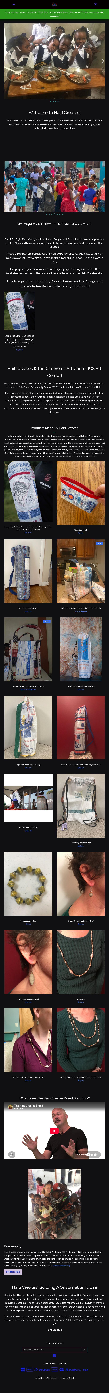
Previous (5, 61)
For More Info (13, 1272)
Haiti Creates (53, 1378)
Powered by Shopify (67, 1378)
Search (45, 1364)
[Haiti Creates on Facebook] (54, 1356)
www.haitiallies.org (62, 1265)
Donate (53, 1364)
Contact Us (62, 1364)
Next (103, 61)
